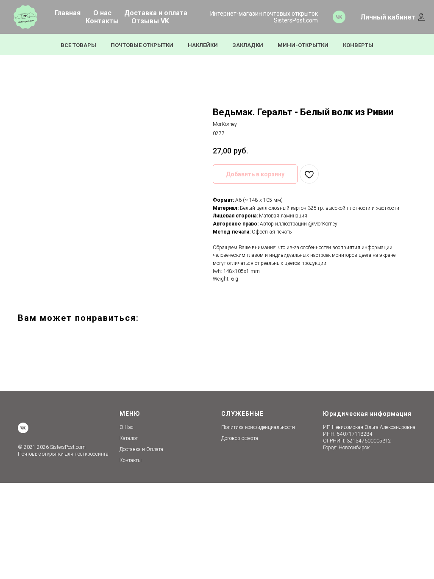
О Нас (127, 427)
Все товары (78, 45)
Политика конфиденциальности (258, 427)
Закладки (247, 45)
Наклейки (203, 45)
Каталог (129, 438)
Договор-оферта (239, 438)
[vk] (339, 17)
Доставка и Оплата (141, 449)
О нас (102, 13)
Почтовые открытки (142, 45)
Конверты (358, 45)
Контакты (102, 21)
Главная (68, 13)
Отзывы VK (150, 21)
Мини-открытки (303, 45)
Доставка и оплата (155, 13)
